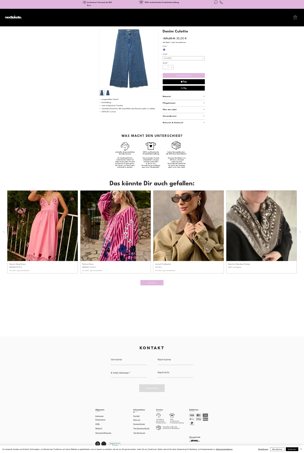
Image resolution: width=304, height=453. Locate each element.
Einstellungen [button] (263, 449)
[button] (295, 17)
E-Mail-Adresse (120, 373)
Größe (165, 54)
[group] (152, 231)
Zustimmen (292, 449)
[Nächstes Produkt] (300, 231)
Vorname (116, 359)
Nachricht (163, 372)
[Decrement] (164, 67)
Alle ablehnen (277, 449)
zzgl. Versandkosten (179, 42)
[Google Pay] (184, 88)
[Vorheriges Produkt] (3, 231)
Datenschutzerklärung (224, 449)
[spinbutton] (168, 67)
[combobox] (184, 58)
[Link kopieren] (103, 443)
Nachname (164, 359)
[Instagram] (97, 443)
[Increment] (172, 67)
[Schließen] (301, 449)
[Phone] (221, 2)
